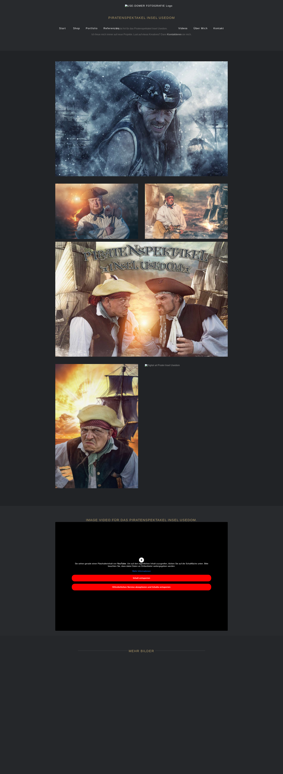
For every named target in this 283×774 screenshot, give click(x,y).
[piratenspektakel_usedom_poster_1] (96, 365)
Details (74, 746)
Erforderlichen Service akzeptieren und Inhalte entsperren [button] (141, 587)
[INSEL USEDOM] (209, 701)
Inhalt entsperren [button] (141, 578)
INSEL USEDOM (209, 746)
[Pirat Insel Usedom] (96, 184)
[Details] (73, 701)
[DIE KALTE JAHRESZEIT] (209, 760)
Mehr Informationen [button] (141, 571)
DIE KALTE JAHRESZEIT (209, 766)
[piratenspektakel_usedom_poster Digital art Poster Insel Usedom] (162, 365)
